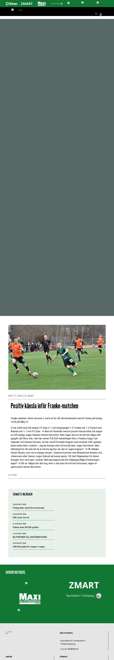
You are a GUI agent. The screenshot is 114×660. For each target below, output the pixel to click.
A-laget (29, 395)
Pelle (14, 475)
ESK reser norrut (21, 517)
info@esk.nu (73, 649)
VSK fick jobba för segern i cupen (29, 547)
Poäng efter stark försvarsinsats (28, 508)
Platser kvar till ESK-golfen (26, 527)
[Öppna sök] (96, 13)
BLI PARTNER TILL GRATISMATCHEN (30, 537)
